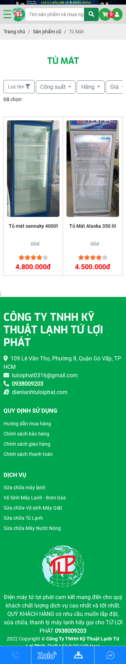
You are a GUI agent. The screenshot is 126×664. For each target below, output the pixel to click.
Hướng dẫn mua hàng (27, 423)
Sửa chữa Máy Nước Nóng (32, 528)
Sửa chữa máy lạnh (25, 487)
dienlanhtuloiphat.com (38, 392)
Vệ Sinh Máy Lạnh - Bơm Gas (35, 497)
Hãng (88, 87)
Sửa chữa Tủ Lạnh (23, 518)
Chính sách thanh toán (28, 454)
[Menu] (7, 14)
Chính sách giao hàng (27, 444)
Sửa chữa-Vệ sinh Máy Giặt (33, 508)
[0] (105, 14)
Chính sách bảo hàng (26, 434)
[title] (15, 655)
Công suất (53, 87)
